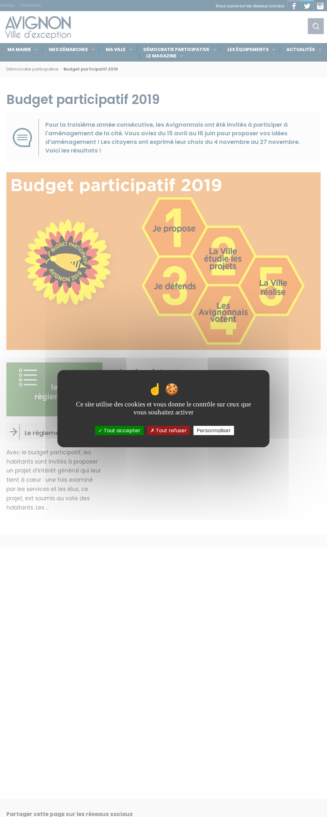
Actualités (300, 49)
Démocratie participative (176, 49)
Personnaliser (214, 430)
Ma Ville (115, 49)
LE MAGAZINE (161, 56)
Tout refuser (171, 430)
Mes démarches (68, 49)
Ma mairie (19, 49)
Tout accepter (122, 430)
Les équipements (248, 49)
